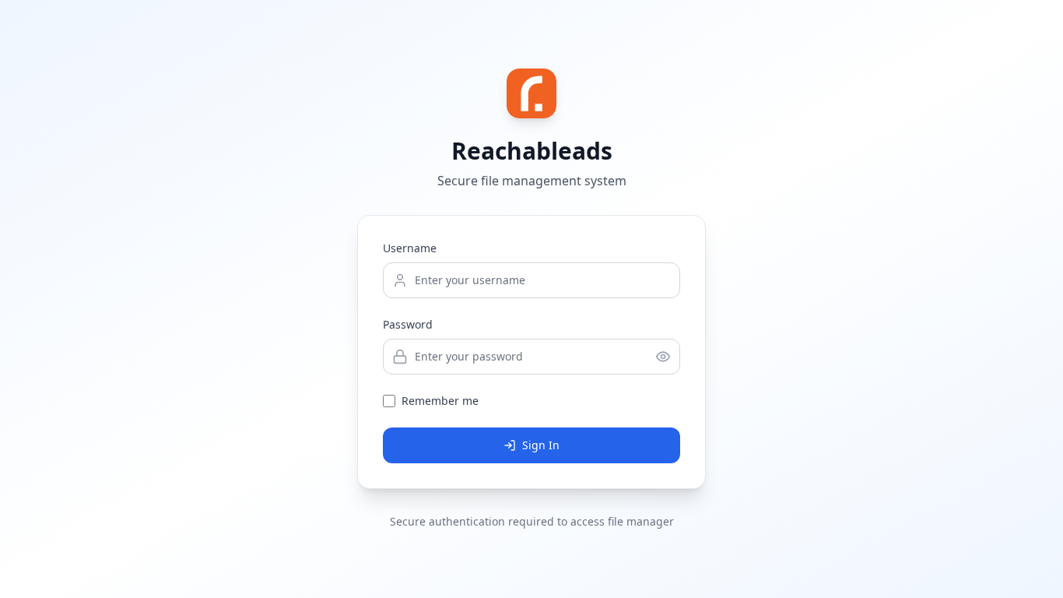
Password (408, 324)
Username (410, 248)
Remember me (440, 400)
